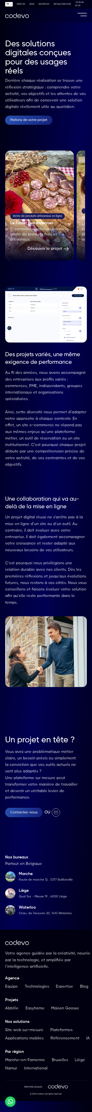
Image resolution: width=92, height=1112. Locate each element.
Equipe (11, 987)
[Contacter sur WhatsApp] (10, 1102)
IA (88, 1038)
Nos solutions (17, 1022)
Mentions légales (33, 1087)
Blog (84, 987)
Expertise (64, 987)
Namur (11, 1068)
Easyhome (34, 1008)
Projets (11, 1000)
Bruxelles (60, 1060)
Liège (31, 4)
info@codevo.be (62, 4)
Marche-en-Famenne (25, 1060)
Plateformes (61, 1030)
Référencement (64, 1038)
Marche (21, 4)
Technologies (37, 987)
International (36, 1068)
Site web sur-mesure (24, 1030)
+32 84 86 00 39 (79, 4)
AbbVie (12, 1008)
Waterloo (43, 4)
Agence (12, 978)
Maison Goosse (65, 1008)
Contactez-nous (24, 812)
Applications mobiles (24, 1038)
